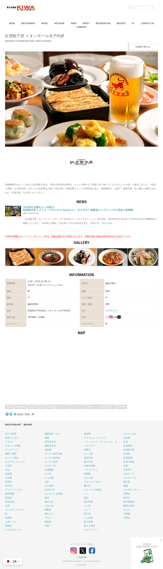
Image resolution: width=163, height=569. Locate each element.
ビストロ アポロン (93, 481)
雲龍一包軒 (10, 453)
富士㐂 (87, 513)
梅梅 (125, 485)
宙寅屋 (48, 449)
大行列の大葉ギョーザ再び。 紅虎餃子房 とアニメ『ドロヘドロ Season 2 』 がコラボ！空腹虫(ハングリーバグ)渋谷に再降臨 (78, 208)
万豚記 (126, 517)
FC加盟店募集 (82, 557)
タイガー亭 (50, 465)
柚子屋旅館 (129, 501)
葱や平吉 (88, 461)
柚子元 (126, 497)
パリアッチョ (90, 469)
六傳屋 (126, 513)
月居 (7, 505)
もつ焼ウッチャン (132, 489)
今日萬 (8, 477)
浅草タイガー (11, 438)
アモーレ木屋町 (13, 445)
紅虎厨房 (127, 445)
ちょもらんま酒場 (53, 493)
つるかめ (49, 505)
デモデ (48, 517)
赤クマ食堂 (10, 433)
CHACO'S (49, 489)
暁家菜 (8, 517)
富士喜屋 (88, 521)
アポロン (9, 441)
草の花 (8, 485)
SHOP (74, 23)
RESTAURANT (28, 23)
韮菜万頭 (88, 458)
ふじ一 (87, 509)
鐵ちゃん (49, 513)
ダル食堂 (49, 485)
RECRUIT (121, 23)
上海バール (10, 521)
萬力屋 (126, 481)
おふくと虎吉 (11, 458)
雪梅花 (8, 525)
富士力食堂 (89, 525)
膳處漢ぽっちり (52, 433)
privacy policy (81, 564)
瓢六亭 (87, 485)
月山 (7, 469)
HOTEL (44, 23)
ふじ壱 (87, 505)
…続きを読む (106, 223)
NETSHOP (59, 23)
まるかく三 (129, 473)
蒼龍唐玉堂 (50, 445)
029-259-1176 (111, 310)
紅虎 (125, 441)
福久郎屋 (88, 501)
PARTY (86, 23)
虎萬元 (87, 449)
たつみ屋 (49, 477)
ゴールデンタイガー (15, 509)
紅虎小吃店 (129, 461)
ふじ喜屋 (88, 517)
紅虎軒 (126, 453)
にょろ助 (88, 453)
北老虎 (126, 438)
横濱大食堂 (129, 505)
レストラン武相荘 (93, 489)
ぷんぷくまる (130, 433)
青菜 (47, 497)
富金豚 (87, 433)
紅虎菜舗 (127, 458)
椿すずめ (49, 501)
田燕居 (48, 521)
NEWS (12, 23)
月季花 (126, 493)
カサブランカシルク (15, 461)
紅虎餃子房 (129, 449)
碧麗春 (87, 473)
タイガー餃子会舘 (53, 453)
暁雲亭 (8, 481)
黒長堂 (8, 497)
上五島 (8, 465)
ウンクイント (11, 449)
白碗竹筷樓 (89, 465)
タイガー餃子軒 (52, 458)
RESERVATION (103, 23)
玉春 (47, 481)
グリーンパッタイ (14, 489)
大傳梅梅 (49, 469)
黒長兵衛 (9, 501)
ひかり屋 (88, 477)
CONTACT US (147, 23)
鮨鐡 (47, 438)
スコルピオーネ (13, 529)
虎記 (86, 497)
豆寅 (125, 465)
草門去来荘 (50, 441)
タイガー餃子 (51, 461)
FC (133, 23)
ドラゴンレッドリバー (95, 438)
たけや (48, 473)
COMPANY (81, 27)
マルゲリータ (130, 477)
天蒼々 (48, 525)
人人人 (126, 509)
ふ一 (86, 493)
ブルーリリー (90, 529)
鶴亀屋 (48, 509)
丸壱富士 (127, 469)
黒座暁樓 (9, 493)
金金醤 (8, 473)
